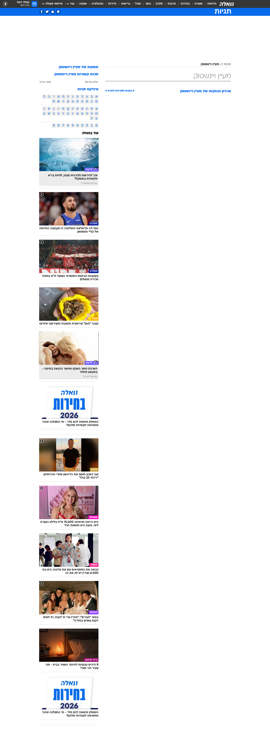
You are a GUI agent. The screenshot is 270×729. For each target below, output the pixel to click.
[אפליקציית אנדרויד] (58, 11)
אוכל (138, 3)
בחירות (185, 3)
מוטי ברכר (45, 81)
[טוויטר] (47, 11)
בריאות (125, 3)
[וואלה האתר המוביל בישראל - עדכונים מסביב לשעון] (227, 4)
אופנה (83, 3)
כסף (148, 3)
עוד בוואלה (90, 133)
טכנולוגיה (97, 3)
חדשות (211, 3)
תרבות (172, 3)
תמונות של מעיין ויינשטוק (78, 67)
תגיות (227, 64)
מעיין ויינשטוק (210, 64)
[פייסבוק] (41, 11)
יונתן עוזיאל (91, 81)
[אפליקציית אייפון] (52, 11)
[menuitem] (209, 4)
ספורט (198, 3)
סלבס (159, 3)
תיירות (112, 3)
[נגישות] (5, 4)
